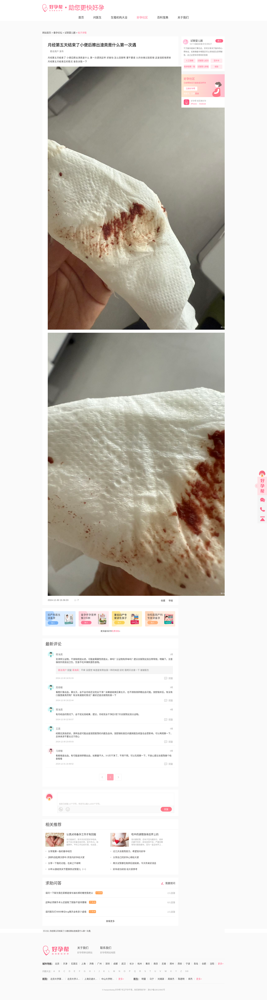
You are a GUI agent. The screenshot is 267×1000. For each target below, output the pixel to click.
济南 (91, 963)
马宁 (152, 979)
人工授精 (189, 61)
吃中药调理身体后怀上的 (145, 834)
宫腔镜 (151, 57)
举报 (171, 600)
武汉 (123, 963)
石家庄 (74, 963)
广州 (99, 963)
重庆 (148, 963)
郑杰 (190, 979)
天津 (65, 963)
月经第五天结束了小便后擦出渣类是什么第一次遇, (70, 931)
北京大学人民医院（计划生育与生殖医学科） (75, 979)
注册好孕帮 (190, 89)
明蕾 (144, 979)
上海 (83, 963)
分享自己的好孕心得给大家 (126, 857)
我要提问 (170, 883)
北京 (57, 963)
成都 (115, 963)
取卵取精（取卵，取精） (189, 67)
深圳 (107, 963)
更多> (220, 963)
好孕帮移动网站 (84, 952)
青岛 (196, 963)
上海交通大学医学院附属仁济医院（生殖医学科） (92, 979)
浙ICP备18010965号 (156, 990)
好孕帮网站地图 (107, 952)
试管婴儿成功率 (203, 61)
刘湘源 (161, 979)
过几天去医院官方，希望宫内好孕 (129, 851)
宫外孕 (216, 61)
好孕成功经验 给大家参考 (125, 869)
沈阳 (212, 963)
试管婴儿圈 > (71, 32)
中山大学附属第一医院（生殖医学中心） (109, 979)
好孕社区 (142, 17)
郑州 (172, 963)
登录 (197, 94)
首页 (81, 17)
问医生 (97, 17)
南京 (156, 963)
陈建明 (181, 979)
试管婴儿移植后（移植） (203, 67)
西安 (180, 963)
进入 (219, 41)
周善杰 (171, 979)
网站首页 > (47, 32)
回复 (171, 678)
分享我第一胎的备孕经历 (60, 851)
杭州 (140, 963)
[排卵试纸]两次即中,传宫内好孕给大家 (66, 857)
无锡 (164, 963)
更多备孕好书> (110, 631)
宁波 (188, 963)
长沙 (131, 963)
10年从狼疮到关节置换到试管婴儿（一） (67, 869)
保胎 (216, 67)
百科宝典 (162, 17)
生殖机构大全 (119, 17)
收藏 (163, 600)
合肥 (204, 963)
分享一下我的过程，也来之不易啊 (64, 863)
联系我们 (105, 947)
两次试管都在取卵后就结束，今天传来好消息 (134, 863)
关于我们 (183, 17)
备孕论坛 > (58, 32)
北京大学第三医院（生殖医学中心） (58, 979)
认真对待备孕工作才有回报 (81, 834)
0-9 (186, 971)
